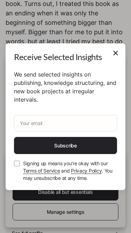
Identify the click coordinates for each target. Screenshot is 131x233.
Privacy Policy (86, 171)
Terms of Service (41, 171)
